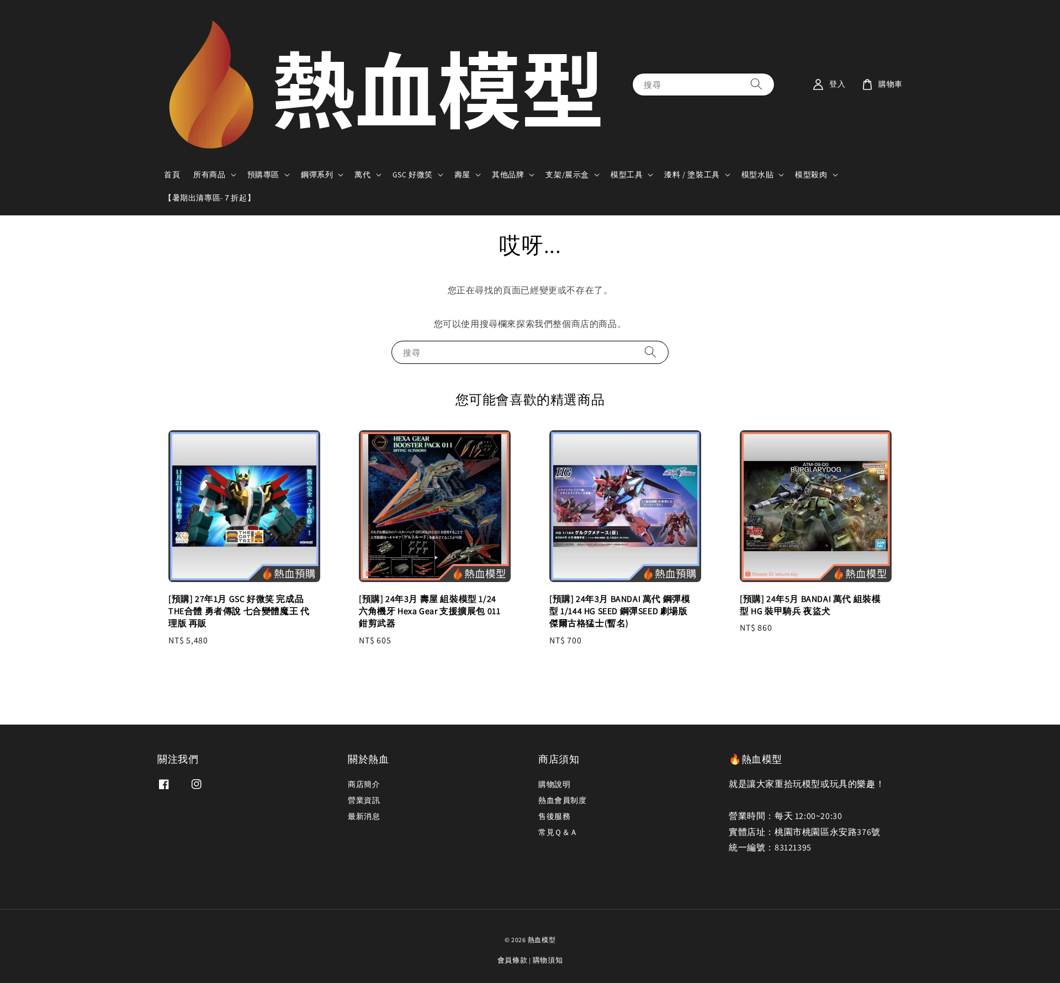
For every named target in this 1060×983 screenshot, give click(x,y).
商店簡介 (364, 784)
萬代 (362, 174)
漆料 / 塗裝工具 (691, 174)
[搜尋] (756, 84)
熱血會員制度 (562, 800)
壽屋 (462, 174)
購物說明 (554, 784)
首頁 (172, 174)
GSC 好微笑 (413, 174)
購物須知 (548, 960)
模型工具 (627, 174)
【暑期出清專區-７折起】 (209, 198)
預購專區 (263, 174)
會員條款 (512, 960)
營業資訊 (364, 800)
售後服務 (554, 816)
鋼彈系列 (317, 174)
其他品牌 (508, 174)
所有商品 (209, 174)
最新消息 (364, 816)
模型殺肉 (811, 174)
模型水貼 (757, 174)
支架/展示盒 (567, 174)
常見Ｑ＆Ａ (558, 832)
